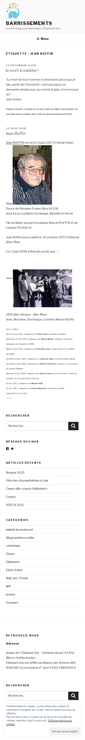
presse (10, 594)
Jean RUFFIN (15, 142)
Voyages (12, 602)
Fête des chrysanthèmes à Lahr (27, 480)
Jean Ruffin (16, 133)
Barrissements (29, 23)
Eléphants (13, 562)
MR (8, 586)
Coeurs (11, 497)
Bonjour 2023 (15, 472)
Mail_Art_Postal (17, 578)
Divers (10, 554)
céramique (13, 545)
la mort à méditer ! (22, 70)
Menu (45, 38)
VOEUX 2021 (15, 505)
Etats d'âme (14, 570)
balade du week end (19, 529)
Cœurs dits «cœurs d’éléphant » (27, 488)
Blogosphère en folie (20, 538)
